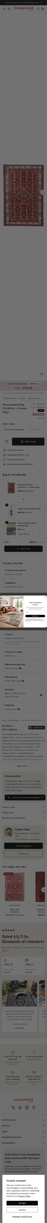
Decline (22, 1209)
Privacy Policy (24, 1196)
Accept (22, 1203)
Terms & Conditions (27, 621)
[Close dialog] (45, 597)
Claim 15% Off (35, 616)
